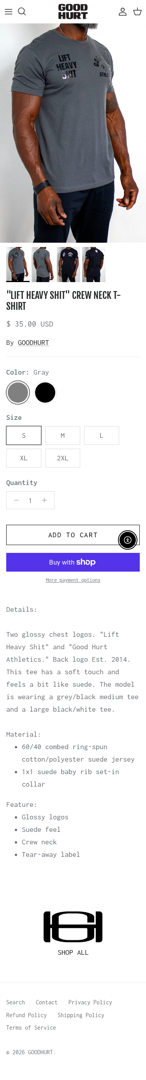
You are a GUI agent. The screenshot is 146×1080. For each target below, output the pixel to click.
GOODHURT (33, 342)
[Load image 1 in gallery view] (73, 133)
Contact (47, 1002)
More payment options (73, 580)
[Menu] (8, 11)
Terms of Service (31, 1027)
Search (15, 1002)
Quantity (21, 482)
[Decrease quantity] (14, 500)
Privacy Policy (90, 1002)
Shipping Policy (81, 1015)
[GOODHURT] (73, 11)
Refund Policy (26, 1015)
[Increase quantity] (46, 500)
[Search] (25, 11)
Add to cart (73, 535)
